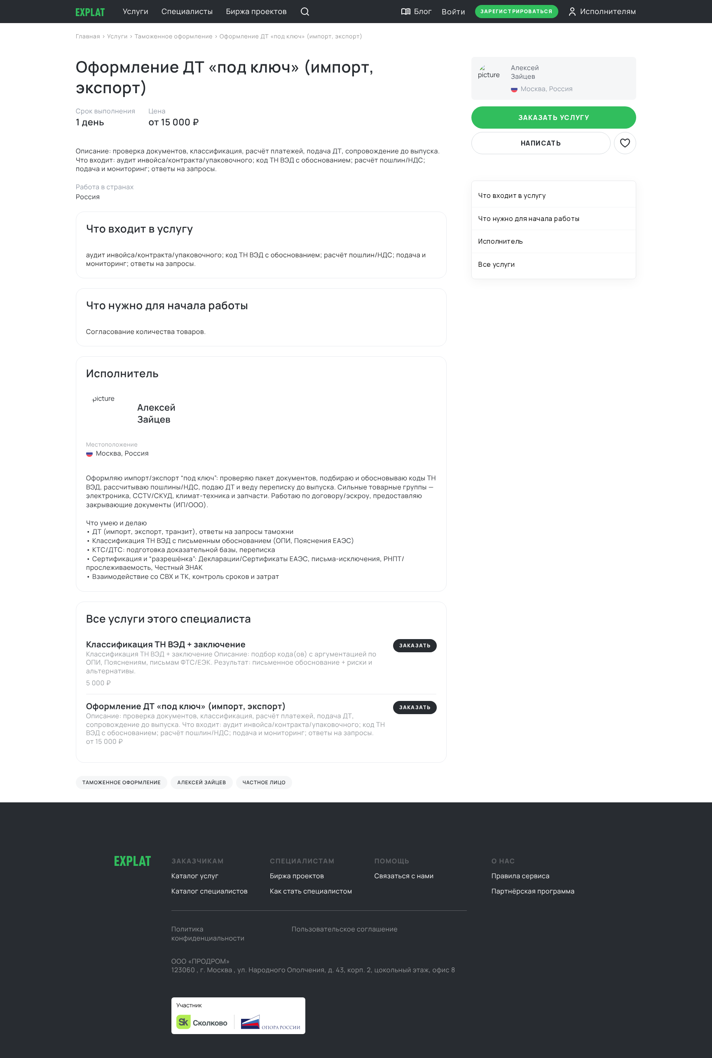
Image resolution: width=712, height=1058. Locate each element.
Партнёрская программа (533, 891)
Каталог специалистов (209, 891)
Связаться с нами (404, 875)
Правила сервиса (521, 875)
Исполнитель (500, 241)
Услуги (135, 11)
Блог (423, 11)
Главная (89, 36)
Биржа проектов (256, 11)
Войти (453, 11)
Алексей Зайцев (201, 782)
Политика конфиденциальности (207, 933)
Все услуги (496, 263)
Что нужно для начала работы (528, 218)
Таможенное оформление (174, 36)
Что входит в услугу (512, 195)
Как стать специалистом (311, 891)
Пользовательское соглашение (345, 928)
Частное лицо (264, 782)
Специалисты (187, 11)
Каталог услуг (195, 875)
